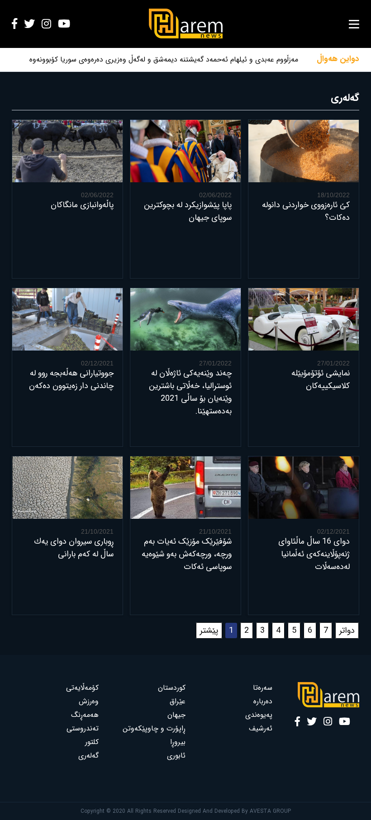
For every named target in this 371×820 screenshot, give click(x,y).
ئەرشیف (260, 728)
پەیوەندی (258, 714)
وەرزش (89, 701)
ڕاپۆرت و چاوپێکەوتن (154, 728)
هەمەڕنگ (85, 714)
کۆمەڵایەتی (82, 687)
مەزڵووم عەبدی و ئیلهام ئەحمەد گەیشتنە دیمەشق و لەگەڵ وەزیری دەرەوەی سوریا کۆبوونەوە (163, 59)
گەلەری (88, 755)
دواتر (347, 630)
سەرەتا (262, 687)
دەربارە (262, 701)
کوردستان (172, 687)
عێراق (178, 701)
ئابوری (176, 755)
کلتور (92, 742)
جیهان (176, 714)
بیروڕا (178, 742)
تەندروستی (83, 728)
